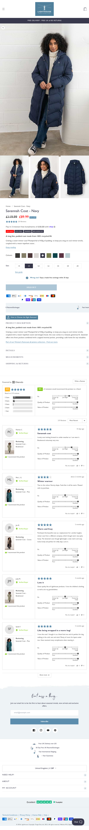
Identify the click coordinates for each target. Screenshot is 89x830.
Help (45, 815)
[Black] (17, 255)
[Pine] (55, 255)
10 (30, 266)
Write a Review (80, 381)
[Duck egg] (67, 255)
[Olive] (49, 255)
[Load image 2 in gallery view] (44, 176)
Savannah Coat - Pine (23, 492)
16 (58, 266)
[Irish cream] (36, 255)
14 (48, 266)
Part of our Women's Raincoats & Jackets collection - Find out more (31, 342)
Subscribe (44, 721)
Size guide (19, 272)
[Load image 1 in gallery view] (14, 176)
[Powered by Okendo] (12, 382)
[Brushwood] (24, 255)
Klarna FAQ (36, 815)
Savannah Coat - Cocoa (23, 540)
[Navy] (42, 255)
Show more (43, 675)
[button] (3, 9)
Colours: (9, 255)
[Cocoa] (30, 255)
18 (68, 266)
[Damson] (61, 255)
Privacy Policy (25, 815)
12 (40, 266)
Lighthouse (25, 824)
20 (77, 266)
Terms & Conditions (9, 815)
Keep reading (11, 248)
